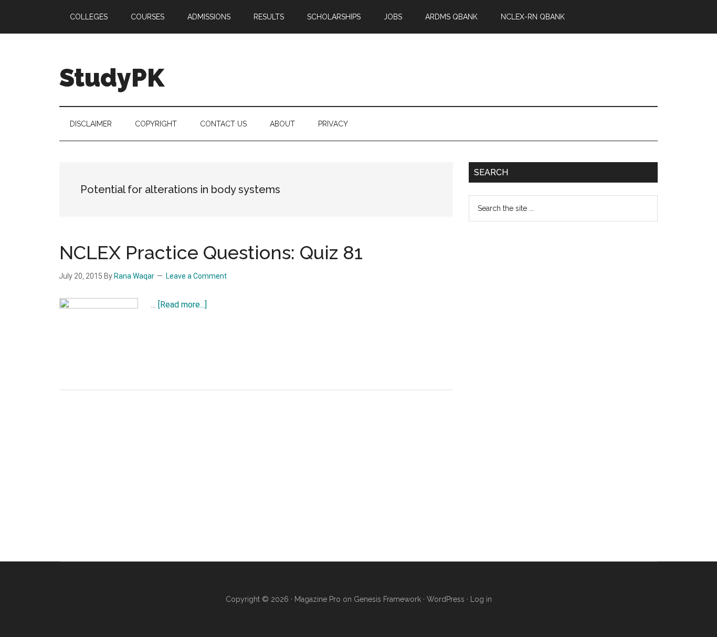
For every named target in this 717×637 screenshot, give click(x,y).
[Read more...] (182, 305)
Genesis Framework (387, 599)
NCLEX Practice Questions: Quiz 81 (211, 252)
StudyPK (111, 77)
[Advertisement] (547, 399)
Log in (481, 599)
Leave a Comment (196, 276)
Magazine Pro (317, 599)
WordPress (446, 599)
